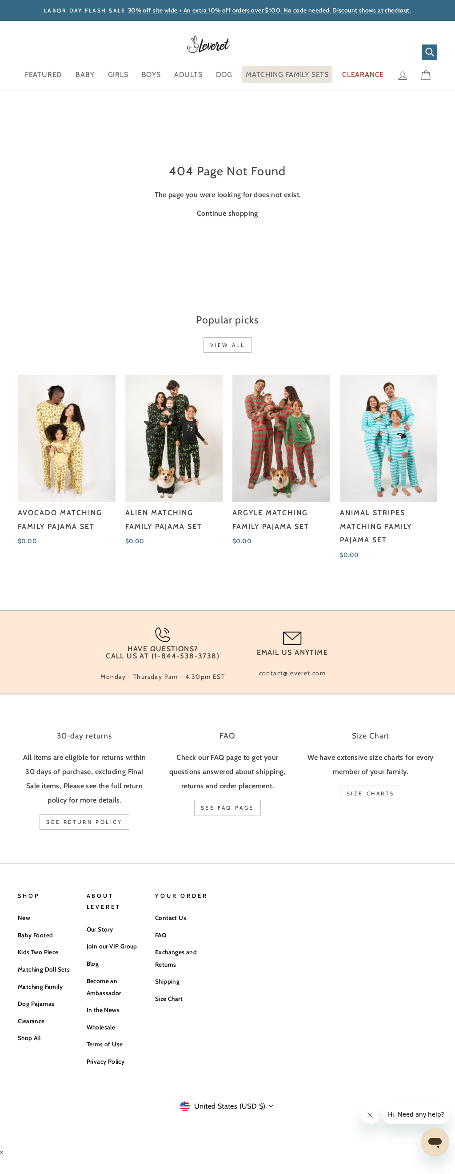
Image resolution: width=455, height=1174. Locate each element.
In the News (103, 1009)
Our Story (100, 929)
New (24, 917)
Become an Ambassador (104, 986)
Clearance (31, 1021)
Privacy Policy (106, 1061)
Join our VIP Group (112, 946)
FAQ (160, 935)
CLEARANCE (363, 74)
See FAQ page (227, 807)
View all (227, 345)
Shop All (29, 1037)
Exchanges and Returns (176, 958)
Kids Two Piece (38, 952)
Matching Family (40, 986)
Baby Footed (35, 935)
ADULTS (188, 74)
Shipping (167, 981)
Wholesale (101, 1027)
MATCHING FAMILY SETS (287, 74)
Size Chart (169, 998)
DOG (224, 74)
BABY (85, 74)
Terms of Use (105, 1044)
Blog (93, 963)
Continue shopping (227, 213)
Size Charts (371, 793)
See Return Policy (84, 822)
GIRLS (118, 74)
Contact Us (170, 917)
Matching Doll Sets (44, 969)
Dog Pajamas (36, 1003)
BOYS (151, 74)
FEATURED (43, 74)
